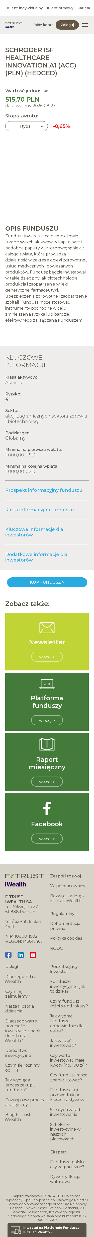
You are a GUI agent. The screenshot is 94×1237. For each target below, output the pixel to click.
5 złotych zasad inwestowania (65, 1112)
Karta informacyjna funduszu (39, 510)
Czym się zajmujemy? (17, 994)
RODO (56, 948)
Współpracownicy (67, 885)
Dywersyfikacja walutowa (65, 1179)
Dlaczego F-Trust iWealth (22, 979)
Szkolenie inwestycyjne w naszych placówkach (65, 1132)
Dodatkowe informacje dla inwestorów (36, 557)
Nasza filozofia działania (19, 1009)
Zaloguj (67, 25)
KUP (47, 582)
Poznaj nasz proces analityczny (24, 1102)
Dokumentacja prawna (65, 926)
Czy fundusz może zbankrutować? (68, 1077)
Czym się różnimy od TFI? (22, 1068)
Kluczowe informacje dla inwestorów (34, 532)
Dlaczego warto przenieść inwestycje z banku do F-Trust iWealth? (24, 1031)
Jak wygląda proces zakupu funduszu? (20, 1085)
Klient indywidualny (25, 8)
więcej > (47, 657)
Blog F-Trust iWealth (18, 1117)
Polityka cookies (66, 938)
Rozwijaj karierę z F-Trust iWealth (67, 898)
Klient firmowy (60, 8)
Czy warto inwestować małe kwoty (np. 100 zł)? (68, 1060)
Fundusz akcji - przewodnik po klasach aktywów (67, 1094)
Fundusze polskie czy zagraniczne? (68, 1164)
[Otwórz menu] (85, 25)
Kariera (83, 8)
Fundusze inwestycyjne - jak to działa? (67, 986)
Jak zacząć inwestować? (63, 1043)
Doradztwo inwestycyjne (18, 1053)
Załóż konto (43, 25)
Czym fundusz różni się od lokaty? (69, 1004)
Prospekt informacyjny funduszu (43, 490)
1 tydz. (25, 126)
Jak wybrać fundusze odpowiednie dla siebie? (66, 1023)
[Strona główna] (13, 25)
